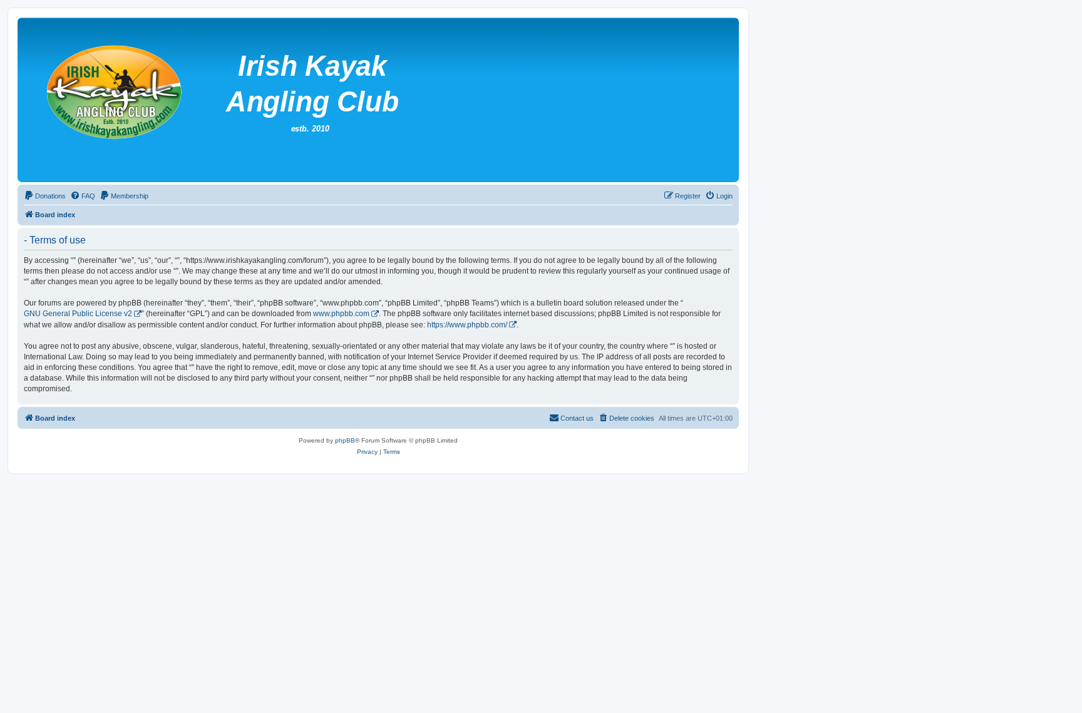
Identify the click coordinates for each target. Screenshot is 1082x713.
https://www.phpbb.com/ (467, 325)
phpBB (345, 440)
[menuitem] (45, 195)
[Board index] (325, 100)
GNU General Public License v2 (78, 313)
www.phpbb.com (341, 313)
